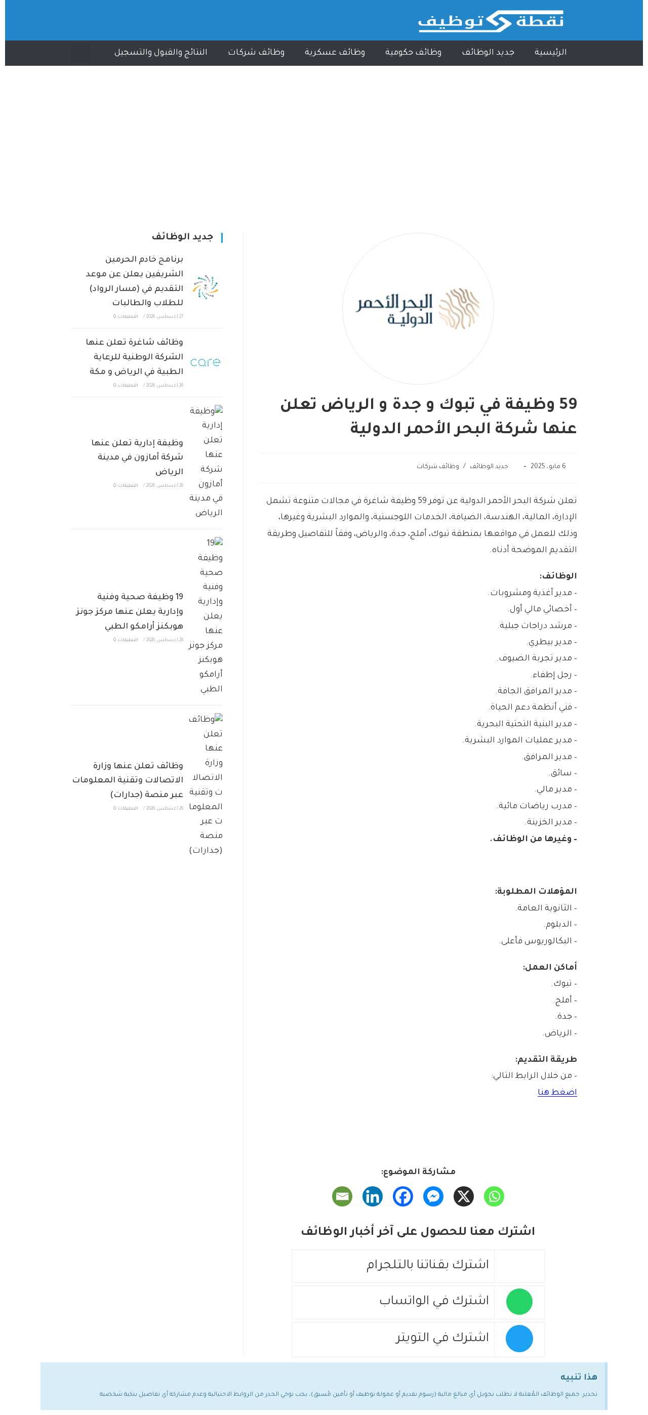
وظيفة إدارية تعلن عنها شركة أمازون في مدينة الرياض (137, 458)
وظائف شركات (256, 53)
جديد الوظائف (488, 53)
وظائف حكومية (413, 53)
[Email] (342, 1196)
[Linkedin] (372, 1196)
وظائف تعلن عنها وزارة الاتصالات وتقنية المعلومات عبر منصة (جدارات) (127, 781)
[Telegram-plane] (86, 20)
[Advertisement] (324, 142)
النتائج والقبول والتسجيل (161, 53)
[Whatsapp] (109, 20)
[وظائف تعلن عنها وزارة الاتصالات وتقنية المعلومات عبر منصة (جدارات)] (205, 786)
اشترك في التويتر (442, 1339)
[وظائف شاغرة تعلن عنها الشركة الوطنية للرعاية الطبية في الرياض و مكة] (205, 362)
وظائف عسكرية (335, 53)
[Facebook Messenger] (433, 1196)
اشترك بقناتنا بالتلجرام (428, 1266)
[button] (81, 53)
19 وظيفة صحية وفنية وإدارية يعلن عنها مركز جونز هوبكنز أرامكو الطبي (129, 612)
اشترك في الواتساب (434, 1302)
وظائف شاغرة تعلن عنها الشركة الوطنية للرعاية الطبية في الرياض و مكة (134, 358)
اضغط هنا (557, 1093)
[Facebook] (403, 1196)
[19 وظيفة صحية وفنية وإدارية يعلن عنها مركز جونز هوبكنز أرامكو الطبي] (205, 617)
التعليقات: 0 (125, 317)
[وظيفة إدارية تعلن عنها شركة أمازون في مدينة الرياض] (205, 463)
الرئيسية (551, 53)
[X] (464, 1196)
